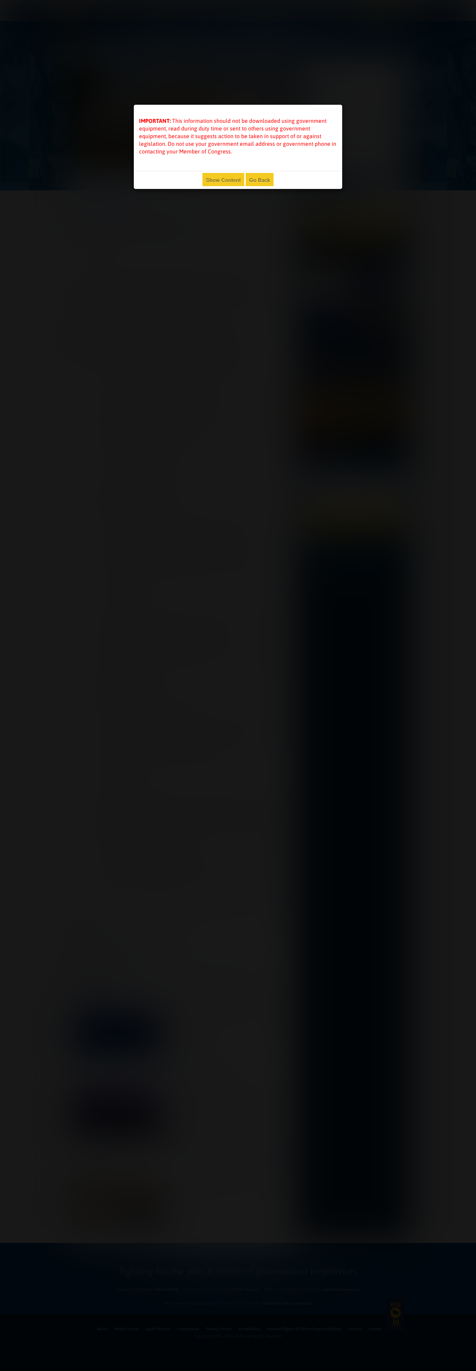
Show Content (223, 180)
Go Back (259, 180)
